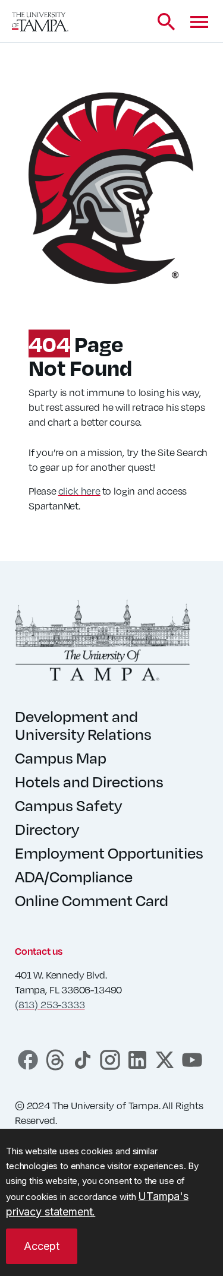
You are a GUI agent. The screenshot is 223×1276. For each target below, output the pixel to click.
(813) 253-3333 (49, 1005)
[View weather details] (128, 22)
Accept (41, 1246)
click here (79, 491)
